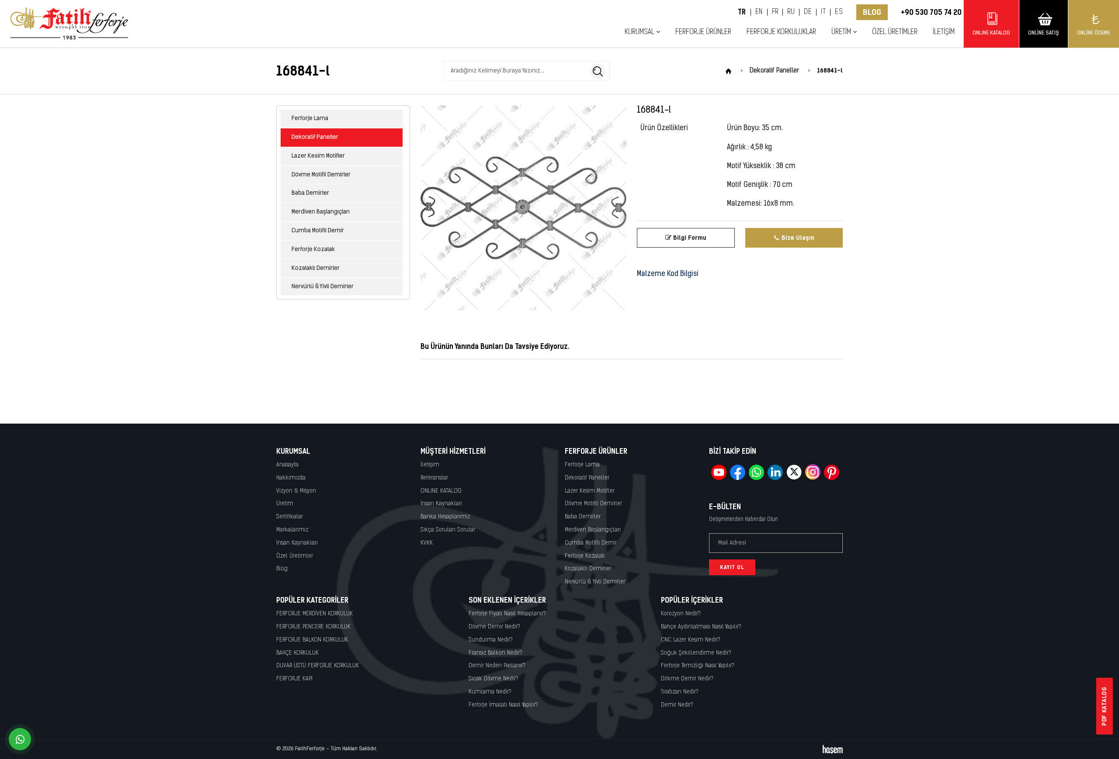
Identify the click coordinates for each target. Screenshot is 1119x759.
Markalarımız (292, 530)
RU (791, 12)
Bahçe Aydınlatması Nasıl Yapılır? (701, 627)
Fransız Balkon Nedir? (495, 653)
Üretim (284, 503)
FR (775, 12)
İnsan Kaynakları (297, 543)
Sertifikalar (289, 517)
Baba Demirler (310, 193)
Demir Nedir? (677, 705)
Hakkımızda (291, 478)
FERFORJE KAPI (294, 679)
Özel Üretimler (894, 32)
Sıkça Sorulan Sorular (447, 530)
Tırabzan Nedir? (680, 692)
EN (759, 12)
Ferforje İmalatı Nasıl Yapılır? (503, 705)
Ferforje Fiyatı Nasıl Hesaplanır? (507, 614)
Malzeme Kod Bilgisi (668, 274)
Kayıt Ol (732, 567)
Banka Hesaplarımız (445, 517)
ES (839, 12)
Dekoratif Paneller (315, 137)
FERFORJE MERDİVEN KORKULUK (314, 614)
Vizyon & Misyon (296, 491)
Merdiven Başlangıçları (321, 212)
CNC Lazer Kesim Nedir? (690, 640)
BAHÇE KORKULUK (297, 653)
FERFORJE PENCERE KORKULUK (313, 627)
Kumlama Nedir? (490, 692)
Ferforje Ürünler (703, 32)
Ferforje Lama (310, 118)
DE (808, 12)
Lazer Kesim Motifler (318, 156)
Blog (872, 12)
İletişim (944, 32)
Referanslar (434, 478)
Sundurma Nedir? (491, 640)
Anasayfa (287, 465)
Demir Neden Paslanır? (497, 665)
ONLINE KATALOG (441, 491)
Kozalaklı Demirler (316, 268)
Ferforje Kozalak (313, 249)
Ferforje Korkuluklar (781, 32)
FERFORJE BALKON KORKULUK (312, 640)
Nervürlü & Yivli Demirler (323, 287)
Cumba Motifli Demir (318, 231)
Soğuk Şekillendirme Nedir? (696, 653)
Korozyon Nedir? (681, 614)
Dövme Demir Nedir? (494, 627)
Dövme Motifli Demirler (321, 175)
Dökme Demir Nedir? (687, 679)
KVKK (426, 543)
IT (823, 12)
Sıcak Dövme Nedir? (493, 679)
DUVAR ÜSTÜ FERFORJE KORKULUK (317, 665)
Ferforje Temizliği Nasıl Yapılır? (697, 665)
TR (742, 12)
